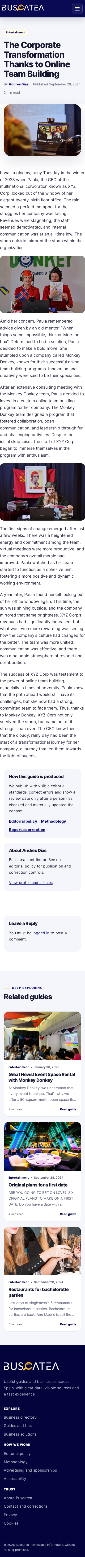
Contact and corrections (25, 1506)
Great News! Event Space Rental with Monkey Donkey (41, 1077)
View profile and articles (31, 882)
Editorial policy (23, 821)
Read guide (68, 1109)
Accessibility (15, 1478)
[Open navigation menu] (77, 9)
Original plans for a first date (37, 1185)
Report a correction (27, 829)
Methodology (53, 821)
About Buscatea (18, 1497)
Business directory (20, 1417)
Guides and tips (18, 1425)
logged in (41, 932)
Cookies (11, 1523)
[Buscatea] (31, 1368)
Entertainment (16, 32)
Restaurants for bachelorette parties (38, 1292)
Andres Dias (19, 84)
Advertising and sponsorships (30, 1470)
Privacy (10, 1514)
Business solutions (20, 1434)
